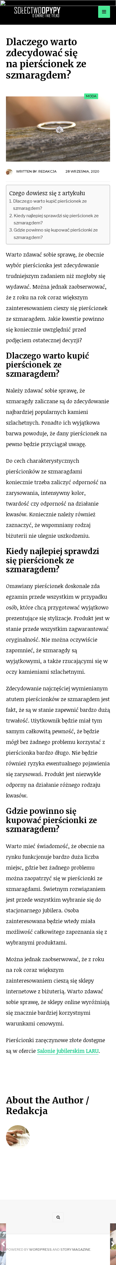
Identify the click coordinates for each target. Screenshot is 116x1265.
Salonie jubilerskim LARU (67, 1050)
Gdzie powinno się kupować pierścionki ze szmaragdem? (56, 233)
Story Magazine (75, 1249)
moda (91, 96)
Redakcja (47, 171)
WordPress (40, 1249)
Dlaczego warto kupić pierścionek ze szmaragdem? (50, 204)
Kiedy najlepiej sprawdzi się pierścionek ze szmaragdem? (56, 219)
